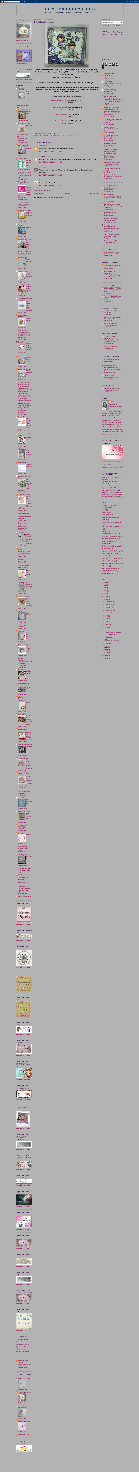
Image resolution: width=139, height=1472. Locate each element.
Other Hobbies (106, 548)
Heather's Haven (23, 596)
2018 (105, 588)
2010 (105, 653)
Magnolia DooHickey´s (67, 135)
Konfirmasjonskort (108, 541)
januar (108, 643)
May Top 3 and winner (110, 151)
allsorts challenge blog (111, 359)
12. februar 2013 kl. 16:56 (50, 175)
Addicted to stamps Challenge (67, 77)
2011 (105, 650)
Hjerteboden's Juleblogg (22, 826)
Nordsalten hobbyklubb (112, 162)
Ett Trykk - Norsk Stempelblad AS (23, 383)
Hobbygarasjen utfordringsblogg (109, 225)
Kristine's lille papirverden (22, 1406)
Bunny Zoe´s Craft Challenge (61, 100)
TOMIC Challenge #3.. (29, 372)
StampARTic (22, 714)
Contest (104, 519)
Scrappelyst (108, 82)
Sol (112, 401)
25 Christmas (28, 687)
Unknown (42, 145)
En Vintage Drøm (24, 1434)
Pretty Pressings (23, 683)
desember (109, 601)
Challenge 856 (108, 361)
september (109, 610)
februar (108, 630)
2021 (105, 582)
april (107, 624)
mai (107, 621)
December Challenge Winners (113, 177)
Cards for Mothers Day (109, 517)
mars (107, 627)
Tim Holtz (21, 137)
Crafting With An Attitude (112, 168)
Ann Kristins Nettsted (23, 1351)
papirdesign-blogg (24, 145)
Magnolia (21, 559)
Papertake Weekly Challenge (111, 551)
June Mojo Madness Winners (113, 254)
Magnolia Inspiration (21, 659)
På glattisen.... (29, 801)
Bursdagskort (106, 515)
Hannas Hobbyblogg (25, 744)
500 (105, 77)
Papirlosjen (22, 462)
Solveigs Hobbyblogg (69, 9)
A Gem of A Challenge (111, 107)
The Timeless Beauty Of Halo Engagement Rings (24, 175)
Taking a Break (108, 348)
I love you (108, 637)
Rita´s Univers (22, 533)
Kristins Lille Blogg (22, 1344)
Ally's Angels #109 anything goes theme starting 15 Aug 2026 (112, 197)
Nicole (41, 180)
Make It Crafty (22, 847)
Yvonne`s (21, 833)
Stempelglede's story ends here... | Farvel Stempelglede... (24, 335)
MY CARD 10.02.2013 (23, 924)
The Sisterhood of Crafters (113, 119)
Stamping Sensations (111, 149)
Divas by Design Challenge (61, 107)
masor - (20, 790)
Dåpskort (105, 531)
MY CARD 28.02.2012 (23, 1266)
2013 (105, 599)
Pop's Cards (43, 156)
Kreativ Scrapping (24, 123)
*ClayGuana (22, 158)
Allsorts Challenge (61, 114)
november (109, 604)
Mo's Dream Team (24, 110)
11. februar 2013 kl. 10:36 (50, 162)
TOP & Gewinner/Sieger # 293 (113, 325)
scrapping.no (22, 625)
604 (105, 267)
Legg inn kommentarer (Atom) (53, 197)
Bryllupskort (106, 512)
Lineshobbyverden (24, 1421)
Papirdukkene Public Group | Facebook (111, 242)
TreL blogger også (24, 670)
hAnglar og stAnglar (50, 135)
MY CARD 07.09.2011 (23, 1303)
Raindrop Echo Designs (23, 1361)
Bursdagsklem (108, 91)
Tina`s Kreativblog (24, 645)
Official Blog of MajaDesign (23, 878)
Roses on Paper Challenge (110, 553)
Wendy (41, 167)
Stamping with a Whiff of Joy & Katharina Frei (23, 567)
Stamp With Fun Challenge (111, 558)
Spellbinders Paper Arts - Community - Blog (24, 870)
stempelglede (106, 573)
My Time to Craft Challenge (111, 546)
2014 (105, 596)
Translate (117, 25)
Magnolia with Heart (24, 239)
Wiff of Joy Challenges (109, 568)
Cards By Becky (23, 342)
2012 (105, 647)
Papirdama (21, 631)
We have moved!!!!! (110, 158)
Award (104, 510)
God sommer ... (29, 148)
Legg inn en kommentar (42, 190)
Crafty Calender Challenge (112, 204)
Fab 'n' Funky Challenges (112, 296)
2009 (105, 655)
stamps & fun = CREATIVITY (109, 74)
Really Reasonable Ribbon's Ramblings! (111, 366)
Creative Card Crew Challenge (112, 522)
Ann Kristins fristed (24, 1392)
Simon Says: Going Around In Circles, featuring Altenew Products (113, 101)
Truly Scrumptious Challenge (111, 563)
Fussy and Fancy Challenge (111, 536)
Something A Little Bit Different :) (29, 347)
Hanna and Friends (110, 323)
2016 (105, 591)
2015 (105, 593)
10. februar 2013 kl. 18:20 (50, 151)
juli (107, 616)
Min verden (19, 1342)
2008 (105, 658)
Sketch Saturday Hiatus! (111, 377)
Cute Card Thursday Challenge (112, 527)
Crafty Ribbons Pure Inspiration (25, 299)
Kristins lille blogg (24, 1378)
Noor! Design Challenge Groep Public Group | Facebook (112, 236)
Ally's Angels (108, 194)
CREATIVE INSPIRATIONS (112, 288)
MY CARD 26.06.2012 (23, 1229)
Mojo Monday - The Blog (112, 252)
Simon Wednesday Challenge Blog (110, 97)
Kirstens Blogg (23, 758)
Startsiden (67, 193)
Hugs (28, 702)
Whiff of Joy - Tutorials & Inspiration (22, 698)
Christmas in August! (28, 359)
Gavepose (21, 627)
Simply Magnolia (109, 156)
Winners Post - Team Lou (111, 319)
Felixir (20, 611)
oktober (108, 607)
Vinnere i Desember (29, 466)
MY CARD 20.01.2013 (23, 1169)
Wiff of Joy (105, 566)
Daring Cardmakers (110, 346)
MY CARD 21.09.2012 (23, 1185)
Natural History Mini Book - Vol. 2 (28, 164)
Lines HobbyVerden (22, 1339)
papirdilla (21, 798)
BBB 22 (28, 835)
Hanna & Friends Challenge (59, 121)
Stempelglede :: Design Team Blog (24, 331)
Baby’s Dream (22, 561)
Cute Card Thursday (110, 311)
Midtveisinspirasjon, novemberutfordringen (24, 553)
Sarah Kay (105, 556)
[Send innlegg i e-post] (54, 133)
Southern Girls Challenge (112, 317)
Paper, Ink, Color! (24, 811)
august (108, 613)
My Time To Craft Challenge (109, 272)
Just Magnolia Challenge (110, 538)
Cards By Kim (22, 583)
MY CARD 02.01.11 (22, 1331)
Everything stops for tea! (29, 586)
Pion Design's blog (24, 172)
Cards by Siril (22, 855)
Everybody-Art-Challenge (112, 265)
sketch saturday (109, 375)
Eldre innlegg (94, 193)
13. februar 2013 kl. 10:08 (50, 186)
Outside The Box (23, 202)
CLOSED (106, 170)
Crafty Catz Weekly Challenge (110, 337)
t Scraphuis (22, 449)
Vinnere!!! (21, 828)
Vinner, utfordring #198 (111, 164)
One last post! (108, 312)
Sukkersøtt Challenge (109, 561)
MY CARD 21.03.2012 (23, 1248)
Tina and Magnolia (24, 369)
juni (107, 618)
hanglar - (21, 874)
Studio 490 (21, 417)
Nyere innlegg (39, 193)
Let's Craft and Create (111, 135)
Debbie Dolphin (23, 271)
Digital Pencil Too (24, 494)
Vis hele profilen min (109, 434)
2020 (105, 585)
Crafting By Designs (110, 175)
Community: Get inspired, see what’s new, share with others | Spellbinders (24, 890)
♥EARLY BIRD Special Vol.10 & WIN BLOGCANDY (25, 663)
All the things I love (24, 210)
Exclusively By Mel (24, 896)
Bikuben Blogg (109, 127)
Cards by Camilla (24, 285)
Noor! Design (22, 258)
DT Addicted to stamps (112, 640)
